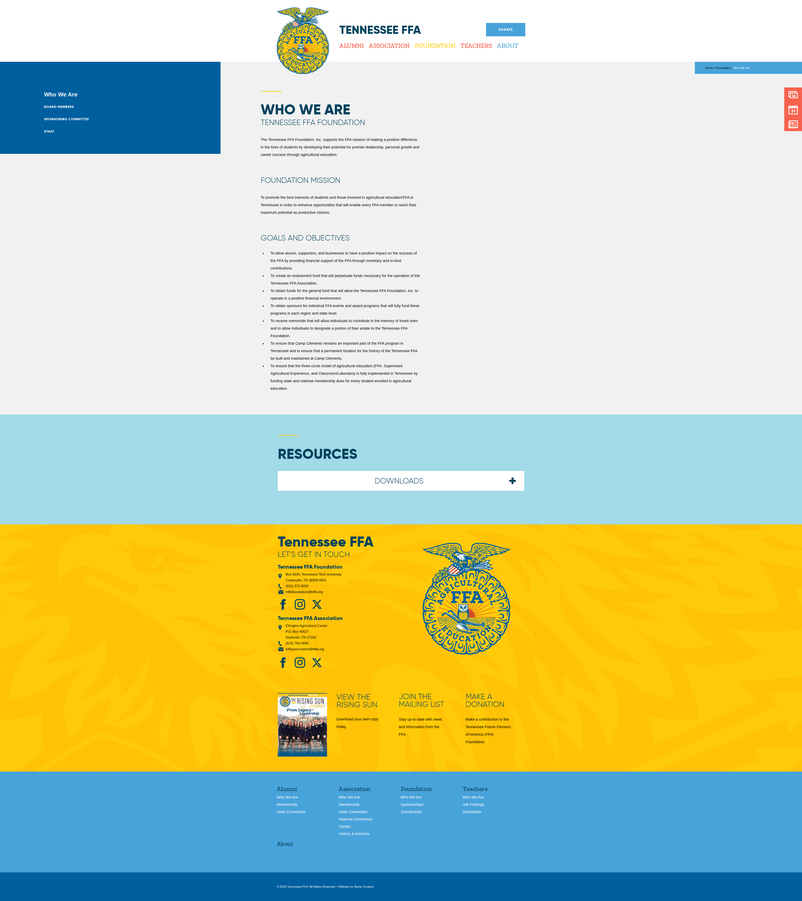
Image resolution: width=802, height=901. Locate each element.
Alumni (351, 45)
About (507, 45)
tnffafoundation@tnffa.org (304, 592)
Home (709, 68)
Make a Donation (485, 700)
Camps (345, 826)
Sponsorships (412, 804)
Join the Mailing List (421, 700)
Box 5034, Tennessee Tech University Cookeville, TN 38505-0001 (313, 577)
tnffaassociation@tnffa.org (305, 649)
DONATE (506, 29)
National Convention (356, 819)
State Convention (291, 812)
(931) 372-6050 (297, 586)
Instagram (300, 604)
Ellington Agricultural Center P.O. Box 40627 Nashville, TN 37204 (306, 631)
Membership (287, 804)
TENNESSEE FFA (466, 599)
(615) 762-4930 (297, 643)
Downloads (472, 812)
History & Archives (354, 834)
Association (389, 45)
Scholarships (411, 812)
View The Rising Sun (356, 701)
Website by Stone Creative (356, 886)
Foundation (435, 45)
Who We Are (60, 94)
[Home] (303, 41)
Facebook (283, 604)
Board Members (59, 107)
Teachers (476, 45)
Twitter (317, 604)
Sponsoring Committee (66, 119)
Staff (49, 131)
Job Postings (473, 804)
